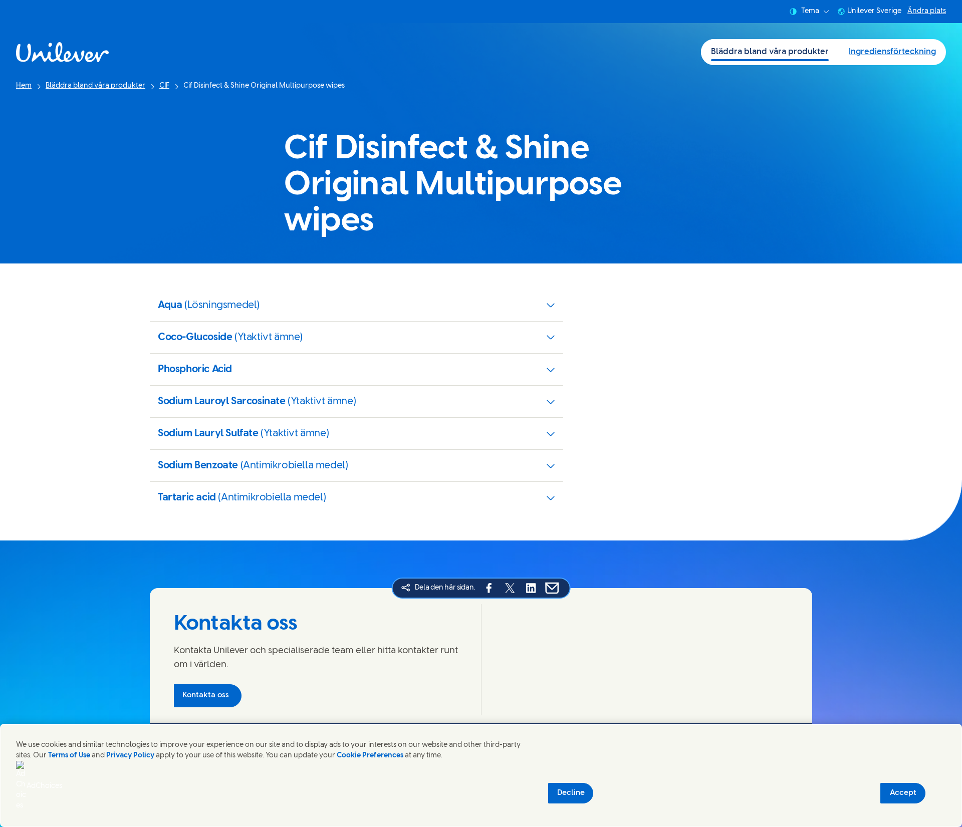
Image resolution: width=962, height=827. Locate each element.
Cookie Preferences (370, 755)
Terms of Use (69, 755)
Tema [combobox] (810, 11)
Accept (903, 793)
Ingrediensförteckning (892, 52)
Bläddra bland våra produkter (770, 52)
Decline (571, 793)
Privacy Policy (130, 755)
